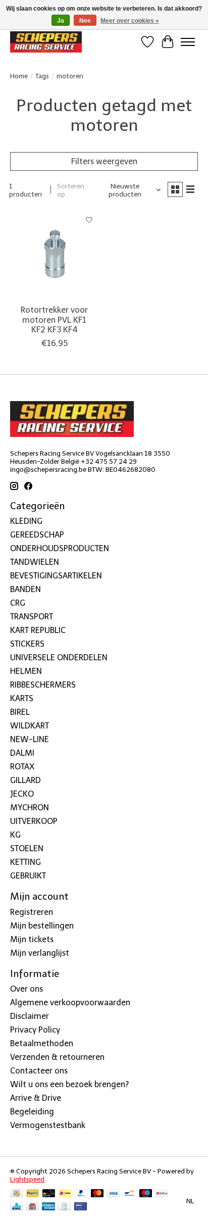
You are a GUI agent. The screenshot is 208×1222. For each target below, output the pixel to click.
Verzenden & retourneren (57, 1057)
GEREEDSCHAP (37, 535)
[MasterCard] (97, 1194)
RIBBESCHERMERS (43, 685)
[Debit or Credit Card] (49, 1194)
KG (15, 835)
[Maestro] (145, 1194)
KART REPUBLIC (38, 630)
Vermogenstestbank (47, 1125)
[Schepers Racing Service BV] (46, 41)
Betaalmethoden (41, 1043)
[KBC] (16, 1207)
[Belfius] (161, 1194)
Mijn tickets (32, 939)
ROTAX (22, 766)
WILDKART (29, 725)
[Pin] (80, 1207)
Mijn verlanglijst (39, 953)
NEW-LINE (29, 739)
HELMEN (26, 671)
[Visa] (113, 1194)
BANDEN (25, 589)
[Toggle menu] (188, 42)
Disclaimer (29, 1016)
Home (19, 76)
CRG (17, 603)
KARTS (21, 698)
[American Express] (48, 1207)
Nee (85, 20)
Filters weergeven (104, 161)
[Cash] (16, 1194)
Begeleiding (32, 1111)
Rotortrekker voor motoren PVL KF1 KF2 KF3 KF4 (54, 319)
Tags (42, 76)
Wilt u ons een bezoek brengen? (69, 1084)
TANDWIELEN (34, 562)
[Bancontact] (129, 1194)
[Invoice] (64, 1207)
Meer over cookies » (129, 20)
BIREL (20, 712)
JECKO (22, 794)
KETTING (25, 862)
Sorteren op (70, 190)
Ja (60, 20)
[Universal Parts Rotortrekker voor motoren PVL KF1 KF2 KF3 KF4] (54, 254)
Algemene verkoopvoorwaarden (70, 1002)
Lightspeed (27, 1179)
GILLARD (25, 780)
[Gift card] (32, 1207)
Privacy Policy (35, 1030)
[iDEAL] (65, 1194)
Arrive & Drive (35, 1098)
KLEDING (26, 521)
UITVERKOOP (34, 821)
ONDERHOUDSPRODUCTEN (59, 548)
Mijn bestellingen (42, 926)
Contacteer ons (39, 1071)
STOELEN (26, 848)
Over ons (26, 989)
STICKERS (27, 644)
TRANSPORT (31, 616)
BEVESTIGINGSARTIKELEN (56, 575)
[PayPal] (32, 1194)
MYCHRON (29, 807)
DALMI (22, 753)
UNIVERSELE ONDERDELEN (59, 657)
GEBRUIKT (28, 876)
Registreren (31, 912)
